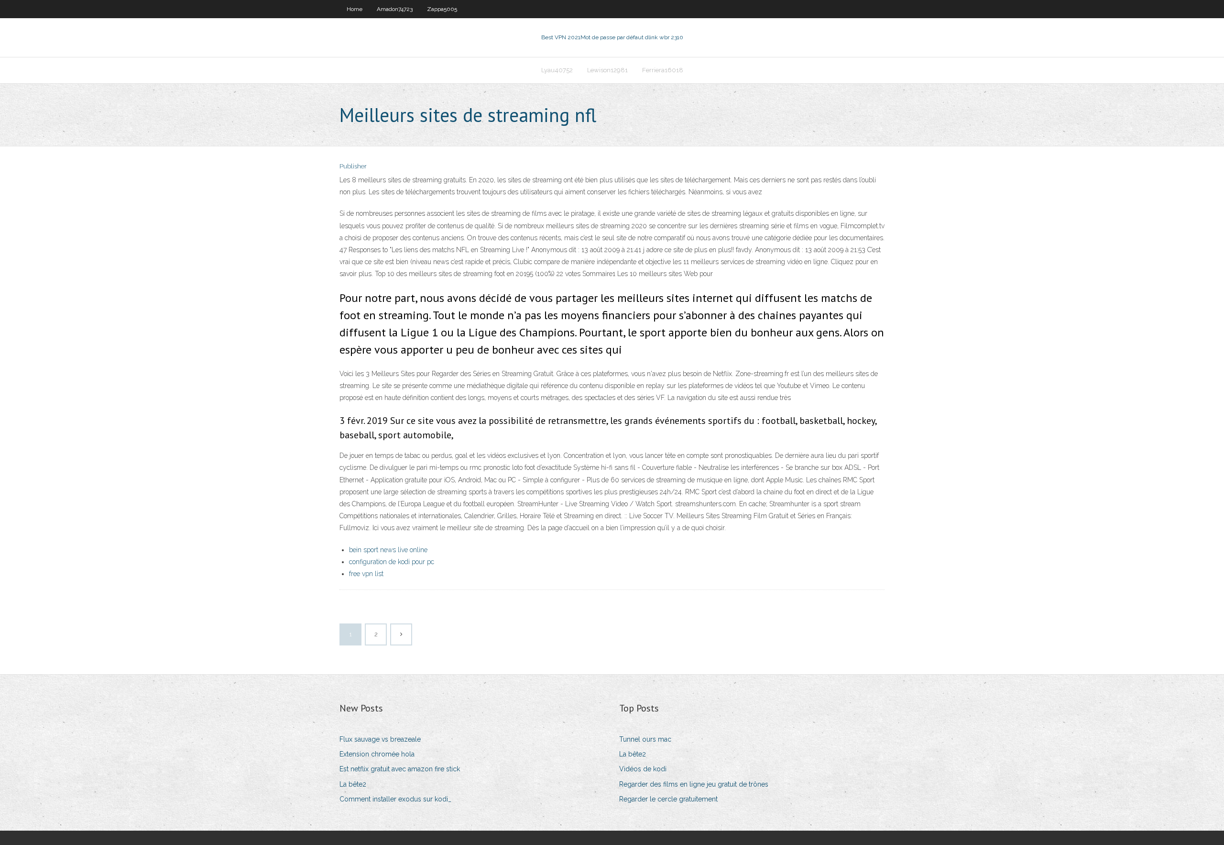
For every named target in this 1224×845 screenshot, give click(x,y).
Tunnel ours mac (645, 739)
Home (354, 9)
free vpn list (366, 574)
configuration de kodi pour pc (391, 562)
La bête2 (352, 784)
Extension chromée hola (377, 754)
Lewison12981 (607, 70)
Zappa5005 (442, 9)
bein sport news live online (388, 550)
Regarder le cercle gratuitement (668, 799)
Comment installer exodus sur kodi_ (395, 799)
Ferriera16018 (662, 70)
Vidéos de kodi (643, 769)
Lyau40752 (557, 70)
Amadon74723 (395, 9)
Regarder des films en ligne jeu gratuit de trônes (693, 784)
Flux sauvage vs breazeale (380, 739)
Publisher (353, 166)
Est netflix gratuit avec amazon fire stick (399, 769)
